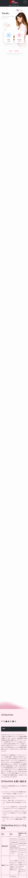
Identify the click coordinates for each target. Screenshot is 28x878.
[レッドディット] (13, 721)
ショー (7, 728)
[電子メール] (6, 721)
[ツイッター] (4, 721)
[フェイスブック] (2, 721)
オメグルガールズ (14, 5)
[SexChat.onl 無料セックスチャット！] (14, 2)
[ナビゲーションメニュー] (25, 2)
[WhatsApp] (15, 721)
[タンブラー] (11, 721)
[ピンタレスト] (8, 721)
